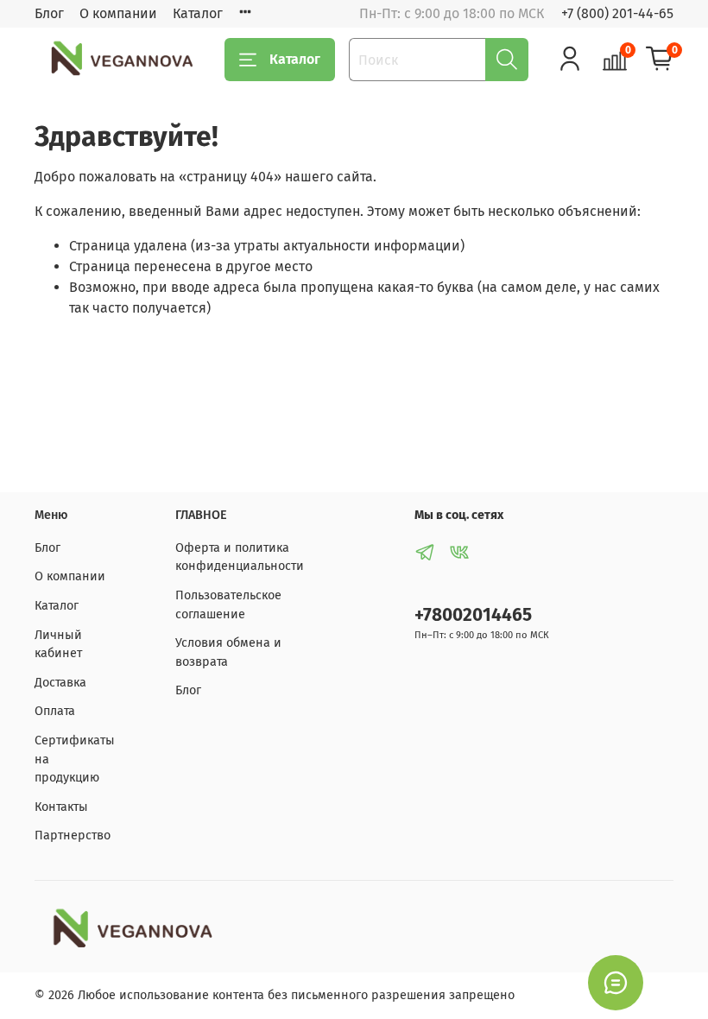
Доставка (60, 682)
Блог (49, 13)
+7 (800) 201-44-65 (617, 13)
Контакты (61, 807)
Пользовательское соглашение (228, 605)
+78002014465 (473, 615)
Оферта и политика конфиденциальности (239, 557)
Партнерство (73, 835)
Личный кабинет (58, 644)
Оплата (55, 711)
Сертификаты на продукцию (75, 759)
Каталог (198, 13)
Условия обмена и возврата (228, 652)
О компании (118, 13)
